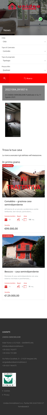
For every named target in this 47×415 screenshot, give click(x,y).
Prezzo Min (6, 66)
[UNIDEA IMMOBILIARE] (24, 10)
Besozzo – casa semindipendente (22, 271)
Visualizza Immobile (23, 191)
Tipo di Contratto (8, 47)
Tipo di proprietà (8, 57)
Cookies (7, 391)
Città (3, 38)
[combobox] (23, 42)
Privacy (6, 395)
